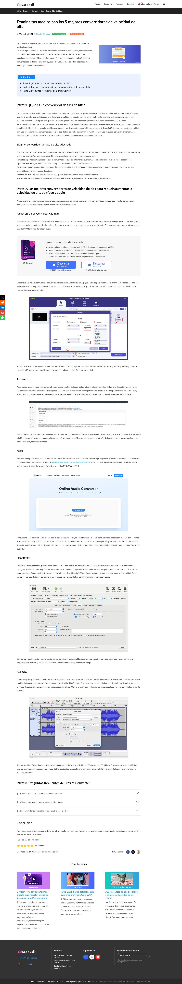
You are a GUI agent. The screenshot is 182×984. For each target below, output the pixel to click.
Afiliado (75, 982)
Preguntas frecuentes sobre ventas (64, 962)
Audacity (60, 679)
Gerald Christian (43, 34)
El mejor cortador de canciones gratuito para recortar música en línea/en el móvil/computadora (32, 895)
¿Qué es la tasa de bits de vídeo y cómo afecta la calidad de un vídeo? (121, 895)
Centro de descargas (29, 958)
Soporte (130, 4)
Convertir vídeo (38, 11)
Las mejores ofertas (150, 4)
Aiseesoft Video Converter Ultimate (32, 221)
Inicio (19, 11)
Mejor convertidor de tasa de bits (66, 242)
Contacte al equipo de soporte (62, 967)
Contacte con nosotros (88, 982)
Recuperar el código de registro (63, 956)
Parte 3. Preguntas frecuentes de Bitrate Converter (48, 91)
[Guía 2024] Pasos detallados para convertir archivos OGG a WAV (77, 893)
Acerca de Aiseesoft (38, 982)
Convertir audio (77, 34)
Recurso (119, 4)
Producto (108, 4)
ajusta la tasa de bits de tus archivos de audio (71, 462)
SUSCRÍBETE (125, 956)
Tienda (97, 4)
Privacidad (51, 982)
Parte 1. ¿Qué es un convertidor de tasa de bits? (46, 83)
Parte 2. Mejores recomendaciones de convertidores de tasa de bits (56, 87)
